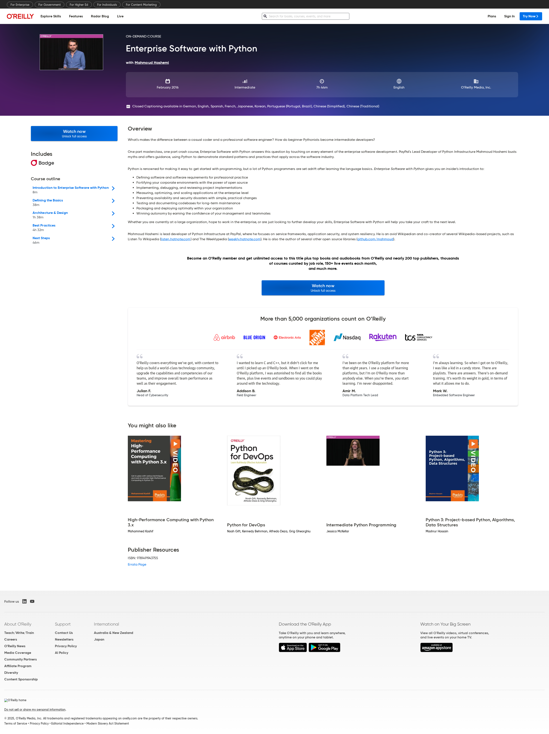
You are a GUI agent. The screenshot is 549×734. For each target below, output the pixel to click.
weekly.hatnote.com (244, 239)
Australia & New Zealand (113, 632)
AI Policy (61, 652)
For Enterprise (20, 5)
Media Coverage (17, 652)
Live (120, 16)
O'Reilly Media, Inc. (476, 87)
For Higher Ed (79, 5)
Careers (10, 639)
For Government (49, 5)
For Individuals (107, 5)
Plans (492, 16)
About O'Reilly (17, 624)
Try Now (529, 16)
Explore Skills (51, 16)
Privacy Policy (66, 646)
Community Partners (20, 659)
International (106, 624)
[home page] (20, 16)
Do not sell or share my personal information (34, 709)
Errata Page (137, 564)
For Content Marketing (141, 5)
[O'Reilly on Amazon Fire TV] (436, 651)
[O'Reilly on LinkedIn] (24, 601)
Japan (99, 639)
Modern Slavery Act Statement (107, 723)
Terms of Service (15, 723)
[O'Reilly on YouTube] (32, 601)
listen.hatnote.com (175, 239)
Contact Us (64, 632)
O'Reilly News (14, 646)
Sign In (509, 16)
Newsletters (64, 639)
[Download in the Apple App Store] (293, 651)
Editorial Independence (67, 723)
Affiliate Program (18, 666)
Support (63, 624)
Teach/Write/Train (19, 632)
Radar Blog (100, 16)
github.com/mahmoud (375, 239)
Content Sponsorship (21, 679)
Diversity (11, 672)
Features (76, 16)
